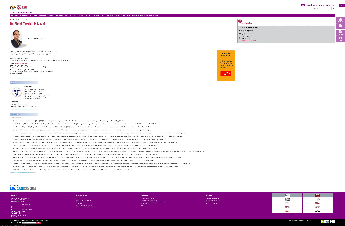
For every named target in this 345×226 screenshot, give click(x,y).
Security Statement (43, 220)
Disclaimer (31, 220)
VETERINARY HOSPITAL (63, 15)
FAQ (333, 5)
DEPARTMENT (24, 15)
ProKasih (143, 205)
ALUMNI (96, 15)
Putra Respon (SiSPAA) (211, 203)
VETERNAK (126, 15)
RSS (27, 220)
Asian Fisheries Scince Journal (148, 198)
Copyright (22, 220)
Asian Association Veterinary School (149, 200)
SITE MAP (328, 5)
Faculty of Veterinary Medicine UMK (84, 205)
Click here (23, 67)
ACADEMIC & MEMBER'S (38, 15)
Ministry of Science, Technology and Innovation (86, 203)
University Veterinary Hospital (213, 200)
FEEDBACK (308, 5)
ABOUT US (14, 15)
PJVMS (155, 15)
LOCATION (315, 5)
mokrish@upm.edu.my (21, 63)
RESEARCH (51, 15)
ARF (150, 15)
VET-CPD (119, 15)
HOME (303, 5)
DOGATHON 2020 (145, 203)
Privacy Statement (14, 220)
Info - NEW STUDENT (107, 15)
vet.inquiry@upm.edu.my (249, 40)
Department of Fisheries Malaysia (83, 202)
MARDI (77, 198)
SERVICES (89, 15)
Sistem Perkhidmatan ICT (212, 202)
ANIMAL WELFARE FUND (140, 15)
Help (36, 220)
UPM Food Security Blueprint (212, 198)
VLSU (74, 15)
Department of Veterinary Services (84, 200)
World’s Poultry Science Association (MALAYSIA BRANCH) (154, 202)
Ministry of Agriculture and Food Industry (85, 207)
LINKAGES (81, 15)
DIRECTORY (322, 5)
